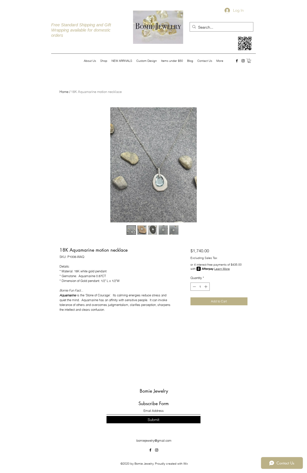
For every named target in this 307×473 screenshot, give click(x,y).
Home (64, 92)
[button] (249, 61)
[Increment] (206, 286)
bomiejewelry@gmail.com (153, 441)
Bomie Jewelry (154, 391)
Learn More (222, 269)
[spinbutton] (200, 286)
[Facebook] (237, 61)
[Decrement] (194, 286)
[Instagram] (243, 61)
